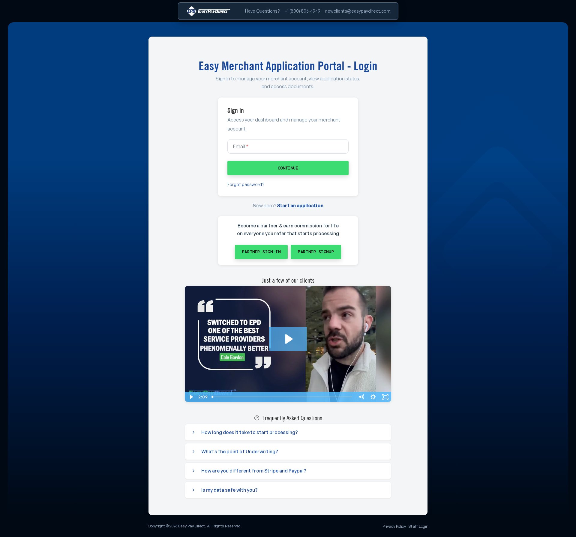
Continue (288, 168)
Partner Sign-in (261, 251)
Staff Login (418, 526)
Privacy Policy (394, 526)
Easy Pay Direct (191, 526)
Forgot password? (245, 184)
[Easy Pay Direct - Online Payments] (208, 11)
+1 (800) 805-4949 (302, 11)
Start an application (300, 205)
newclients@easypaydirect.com (357, 11)
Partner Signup (316, 251)
